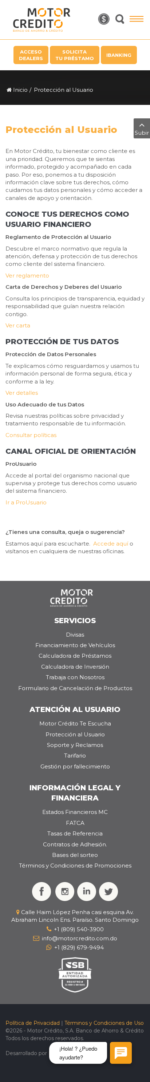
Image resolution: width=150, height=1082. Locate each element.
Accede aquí (110, 543)
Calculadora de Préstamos (75, 655)
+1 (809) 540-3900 (79, 929)
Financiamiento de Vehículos (75, 645)
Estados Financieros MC (75, 811)
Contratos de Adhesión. (75, 844)
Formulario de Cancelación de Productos (75, 688)
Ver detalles (21, 392)
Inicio (20, 89)
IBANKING (118, 55)
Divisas (75, 634)
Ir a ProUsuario (26, 502)
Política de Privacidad (32, 1023)
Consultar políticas (30, 435)
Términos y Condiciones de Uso (104, 1023)
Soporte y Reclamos (75, 744)
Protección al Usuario (75, 734)
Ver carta (17, 325)
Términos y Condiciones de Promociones (75, 865)
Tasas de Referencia (75, 833)
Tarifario (75, 755)
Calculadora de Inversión (75, 666)
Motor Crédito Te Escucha (75, 723)
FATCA (75, 822)
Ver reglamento (27, 275)
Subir (142, 132)
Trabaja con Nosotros (75, 677)
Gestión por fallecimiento (75, 766)
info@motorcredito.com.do (79, 938)
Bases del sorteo (75, 854)
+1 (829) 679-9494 (79, 947)
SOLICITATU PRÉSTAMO (74, 55)
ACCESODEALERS (31, 55)
